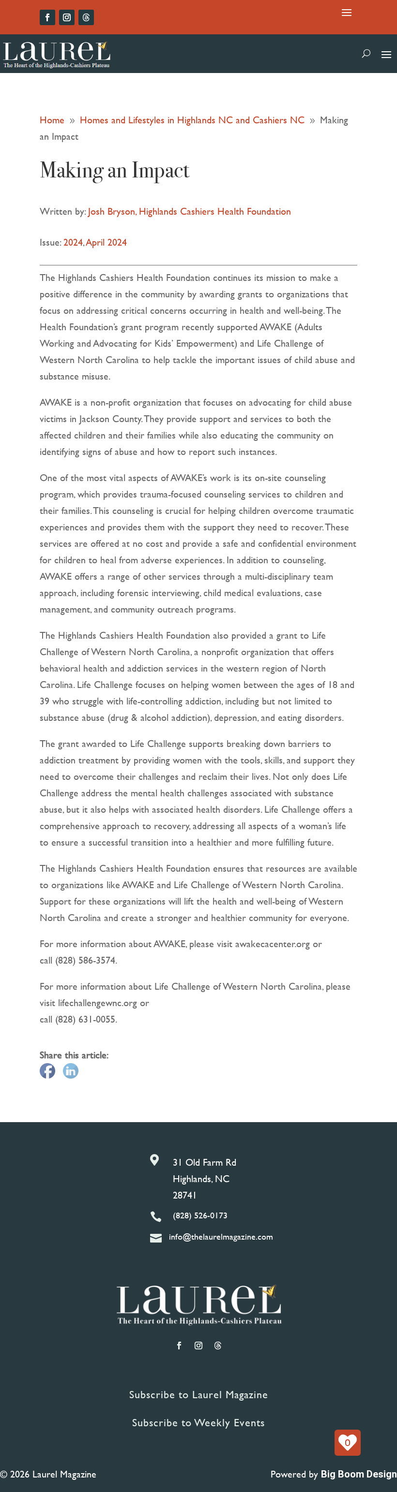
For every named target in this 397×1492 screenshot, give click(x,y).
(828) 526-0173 (200, 1215)
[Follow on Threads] (86, 17)
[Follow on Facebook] (47, 17)
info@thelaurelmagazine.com (221, 1236)
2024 (73, 242)
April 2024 (106, 242)
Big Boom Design (359, 1474)
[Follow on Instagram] (67, 17)
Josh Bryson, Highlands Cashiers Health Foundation (189, 211)
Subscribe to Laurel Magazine (198, 1394)
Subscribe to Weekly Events (198, 1422)
